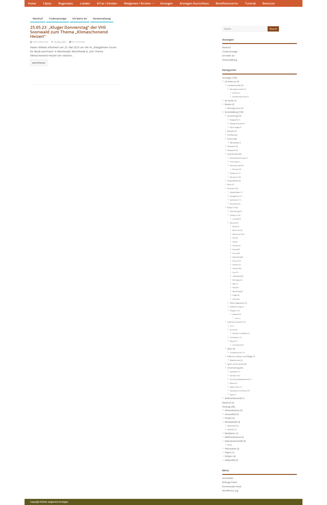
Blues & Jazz (237, 234)
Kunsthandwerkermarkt (239, 379)
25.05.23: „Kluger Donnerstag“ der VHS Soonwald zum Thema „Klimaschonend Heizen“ (69, 31)
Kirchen (231, 188)
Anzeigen (166, 3)
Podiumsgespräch (237, 303)
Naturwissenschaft (234, 441)
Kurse (232, 329)
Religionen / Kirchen (137, 3)
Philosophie (230, 448)
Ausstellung (232, 115)
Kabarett (235, 314)
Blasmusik (236, 230)
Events (230, 138)
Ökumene (234, 204)
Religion (228, 456)
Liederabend (237, 276)
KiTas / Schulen (107, 3)
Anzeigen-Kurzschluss (194, 3)
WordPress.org (230, 490)
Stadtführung (235, 306)
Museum (233, 177)
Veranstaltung (102, 18)
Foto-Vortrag (234, 211)
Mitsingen (236, 280)
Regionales (65, 3)
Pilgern (228, 452)
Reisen (228, 104)
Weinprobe (234, 142)
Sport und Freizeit (235, 364)
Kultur (230, 207)
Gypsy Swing (236, 257)
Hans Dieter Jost (40, 41)
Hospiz (228, 418)
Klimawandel (231, 421)
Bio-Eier (235, 93)
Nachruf (38, 18)
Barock (234, 227)
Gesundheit (232, 180)
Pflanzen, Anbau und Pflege (239, 356)
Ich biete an (79, 18)
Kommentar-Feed (231, 486)
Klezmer (235, 265)
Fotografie (234, 120)
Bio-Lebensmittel (236, 89)
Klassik (235, 261)
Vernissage (234, 127)
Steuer (232, 341)
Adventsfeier (235, 192)
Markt (232, 383)
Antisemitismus (232, 410)
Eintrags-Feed (229, 482)
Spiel (232, 394)
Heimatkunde (235, 165)
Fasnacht (231, 150)
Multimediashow (233, 437)
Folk (234, 242)
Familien (231, 146)
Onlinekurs (234, 337)
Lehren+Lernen (234, 322)
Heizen (230, 429)
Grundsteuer (237, 345)
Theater (233, 310)
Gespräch (233, 371)
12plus (47, 3)
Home (32, 3)
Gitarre (235, 253)
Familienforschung (237, 158)
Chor (234, 238)
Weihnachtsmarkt (233, 398)
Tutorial (250, 3)
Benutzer (268, 3)
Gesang (235, 249)
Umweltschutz (236, 352)
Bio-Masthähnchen (239, 97)
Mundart (235, 169)
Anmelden (227, 478)
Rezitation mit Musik (238, 390)
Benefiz (230, 131)
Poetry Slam (234, 387)
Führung (233, 161)
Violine (235, 299)
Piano (234, 288)
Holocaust (234, 173)
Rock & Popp (236, 291)
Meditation (230, 433)
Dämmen (231, 425)
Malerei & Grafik (236, 123)
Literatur (233, 215)
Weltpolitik (230, 460)
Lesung (235, 219)
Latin (234, 272)
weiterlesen (38, 62)
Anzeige (226, 77)
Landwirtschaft (234, 85)
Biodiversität (235, 360)
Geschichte (232, 154)
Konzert (235, 268)
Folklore (235, 246)
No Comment (78, 41)
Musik (232, 223)
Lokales (85, 3)
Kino (229, 184)
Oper (234, 284)
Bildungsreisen (234, 108)
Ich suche (229, 100)
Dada (237, 318)
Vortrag (226, 406)
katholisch (234, 200)
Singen (234, 295)
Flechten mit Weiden (240, 333)
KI (230, 326)
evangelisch (234, 196)
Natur (229, 348)
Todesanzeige (57, 18)
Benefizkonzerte (227, 3)
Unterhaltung (233, 367)
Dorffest (231, 135)
